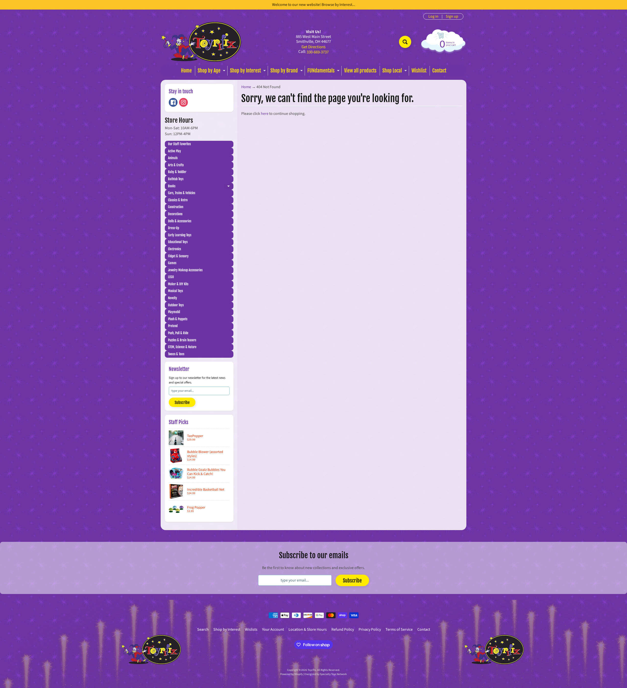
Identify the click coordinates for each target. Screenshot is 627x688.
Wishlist (418, 71)
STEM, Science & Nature (182, 347)
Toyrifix (312, 670)
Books (200, 187)
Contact (439, 71)
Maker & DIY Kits (178, 284)
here (264, 113)
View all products (360, 71)
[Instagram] (183, 102)
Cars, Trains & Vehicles (181, 193)
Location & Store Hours (308, 629)
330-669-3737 (318, 52)
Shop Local (395, 72)
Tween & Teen (176, 354)
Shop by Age (212, 72)
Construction (175, 207)
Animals (173, 158)
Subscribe (182, 402)
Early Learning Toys (179, 235)
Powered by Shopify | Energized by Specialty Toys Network (313, 674)
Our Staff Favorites (179, 144)
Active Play (174, 151)
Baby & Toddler (177, 172)
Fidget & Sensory (178, 256)
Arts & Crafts (176, 165)
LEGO (171, 277)
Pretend (173, 326)
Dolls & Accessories (179, 221)
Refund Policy (342, 629)
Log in (433, 16)
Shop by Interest (248, 72)
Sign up (452, 16)
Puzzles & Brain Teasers (182, 340)
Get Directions (313, 47)
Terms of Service (399, 629)
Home (186, 71)
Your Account (273, 629)
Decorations (175, 214)
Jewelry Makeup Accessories (185, 270)
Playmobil (174, 312)
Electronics (174, 249)
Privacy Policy (370, 629)
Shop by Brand (287, 72)
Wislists (251, 629)
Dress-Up (173, 228)
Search (203, 629)
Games (172, 263)
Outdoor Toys (176, 305)
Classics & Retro (178, 200)
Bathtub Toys (175, 179)
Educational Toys (178, 242)
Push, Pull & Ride (178, 333)
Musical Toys (175, 291)
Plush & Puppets (177, 319)
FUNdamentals (324, 72)
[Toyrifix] (201, 42)
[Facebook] (173, 102)
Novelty (172, 298)
